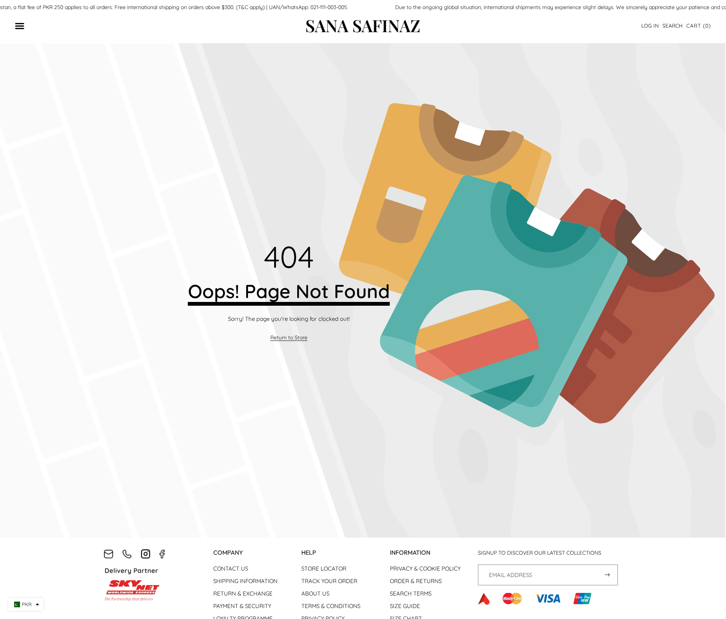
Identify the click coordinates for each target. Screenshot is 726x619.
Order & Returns (416, 581)
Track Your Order (329, 581)
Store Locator (323, 568)
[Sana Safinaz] (363, 26)
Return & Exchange (243, 593)
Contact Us (230, 568)
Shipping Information (245, 581)
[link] (288, 338)
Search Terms (410, 593)
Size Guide (405, 606)
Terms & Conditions (330, 606)
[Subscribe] (607, 575)
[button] (698, 26)
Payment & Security (242, 606)
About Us (315, 593)
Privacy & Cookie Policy (425, 568)
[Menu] (23, 26)
